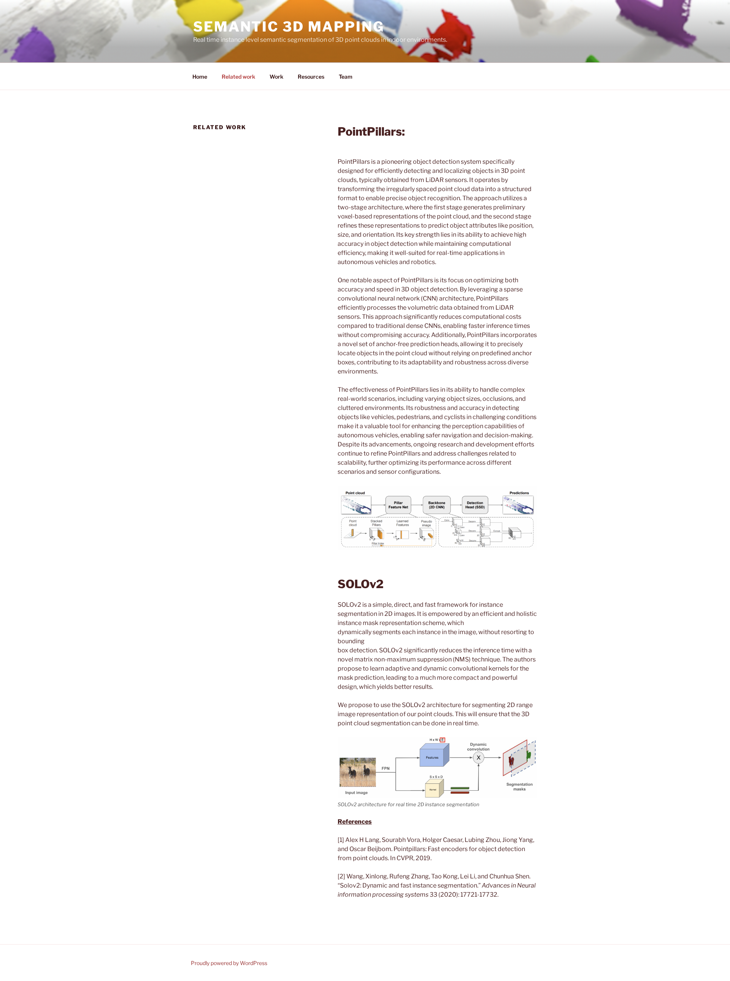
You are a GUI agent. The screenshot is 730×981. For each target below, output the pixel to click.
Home (199, 76)
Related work (238, 76)
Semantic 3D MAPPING (288, 26)
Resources (311, 76)
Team (345, 76)
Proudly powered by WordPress (229, 963)
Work (276, 76)
